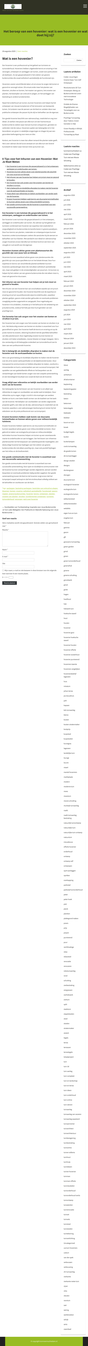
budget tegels (69, 432)
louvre (66, 762)
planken (67, 913)
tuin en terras (69, 1085)
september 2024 (70, 305)
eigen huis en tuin (70, 513)
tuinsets (67, 1219)
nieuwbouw (68, 842)
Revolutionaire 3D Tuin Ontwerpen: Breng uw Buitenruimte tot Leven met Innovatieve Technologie (72, 93)
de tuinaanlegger (70, 456)
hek (65, 604)
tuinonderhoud (8, 499)
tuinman (67, 1176)
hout (65, 618)
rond (65, 976)
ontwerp (67, 856)
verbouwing (68, 1267)
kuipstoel (67, 734)
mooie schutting (70, 801)
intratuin (67, 686)
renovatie (67, 961)
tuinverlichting (69, 1238)
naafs (66, 810)
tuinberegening (70, 1138)
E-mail (5, 556)
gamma (66, 527)
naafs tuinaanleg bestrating (70, 816)
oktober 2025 (69, 243)
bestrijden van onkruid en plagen (45, 488)
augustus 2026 (69, 195)
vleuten (66, 1295)
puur (65, 942)
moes (66, 791)
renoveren (68, 966)
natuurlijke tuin (70, 827)
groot (66, 585)
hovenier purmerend (71, 659)
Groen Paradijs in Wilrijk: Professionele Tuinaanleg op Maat (73, 131)
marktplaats (68, 777)
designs (67, 465)
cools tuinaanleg (70, 446)
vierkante (67, 1276)
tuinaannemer (69, 1124)
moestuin (67, 796)
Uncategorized (69, 1243)
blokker (67, 417)
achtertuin (68, 375)
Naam (5, 549)
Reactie (5, 530)
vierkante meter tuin (71, 1281)
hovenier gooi (69, 632)
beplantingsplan (70, 389)
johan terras (68, 691)
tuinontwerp (68, 1200)
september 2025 (70, 248)
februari (67, 523)
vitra (65, 1291)
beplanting (68, 384)
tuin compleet (69, 1076)
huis (65, 681)
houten (66, 623)
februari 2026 (69, 224)
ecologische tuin (70, 489)
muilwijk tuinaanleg (71, 805)
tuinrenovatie (69, 1210)
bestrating (68, 394)
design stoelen (69, 460)
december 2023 (69, 348)
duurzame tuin (69, 480)
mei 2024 (67, 324)
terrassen (67, 1047)
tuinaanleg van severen (72, 1114)
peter (66, 894)
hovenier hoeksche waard (71, 639)
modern (67, 782)
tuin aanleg (68, 1071)
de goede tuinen (70, 451)
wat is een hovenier (30, 499)
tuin (65, 1061)
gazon (66, 532)
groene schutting (70, 575)
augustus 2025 (69, 252)
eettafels (67, 508)
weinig (66, 1310)
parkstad (67, 885)
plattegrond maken (71, 918)
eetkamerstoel (69, 499)
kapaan (66, 705)
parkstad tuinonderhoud (73, 890)
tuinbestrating (69, 1143)
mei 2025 (67, 267)
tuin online (68, 1100)
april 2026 (67, 214)
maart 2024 (68, 333)
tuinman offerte (70, 1181)
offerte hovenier (70, 847)
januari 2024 (68, 343)
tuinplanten (68, 1205)
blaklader (67, 413)
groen (66, 556)
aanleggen (11, 488)
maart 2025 (68, 276)
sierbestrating (69, 985)
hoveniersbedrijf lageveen (70, 675)
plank (66, 909)
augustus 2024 (69, 310)
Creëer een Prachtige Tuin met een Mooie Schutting (71, 157)
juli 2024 (67, 314)
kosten (66, 719)
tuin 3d (66, 1066)
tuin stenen (68, 1104)
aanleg (66, 370)
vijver (66, 1286)
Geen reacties (22, 51)
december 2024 (69, 290)
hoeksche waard (70, 613)
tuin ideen (68, 1090)
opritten (67, 875)
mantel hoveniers (70, 772)
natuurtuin (68, 837)
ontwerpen (44, 494)
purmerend (68, 937)
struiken (22, 496)
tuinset (66, 1214)
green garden (69, 546)
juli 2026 (67, 200)
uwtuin (66, 1253)
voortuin (67, 1300)
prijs (65, 928)
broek (66, 427)
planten (52, 494)
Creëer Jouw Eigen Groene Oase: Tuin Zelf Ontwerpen (72, 80)
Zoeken (67, 54)
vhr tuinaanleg (69, 1272)
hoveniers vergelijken (72, 669)
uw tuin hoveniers (70, 1248)
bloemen (5, 491)
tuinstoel (67, 1224)
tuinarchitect (68, 1128)
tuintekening (69, 1233)
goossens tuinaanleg (72, 542)
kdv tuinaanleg (69, 710)
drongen (67, 475)
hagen (66, 594)
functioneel (46, 491)
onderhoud (68, 851)
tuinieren (50, 496)
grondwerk (68, 580)
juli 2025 (67, 257)
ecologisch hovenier (71, 484)
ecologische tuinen (71, 494)
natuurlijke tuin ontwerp (73, 832)
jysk (65, 700)
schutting (67, 980)
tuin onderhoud (70, 1095)
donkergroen (69, 470)
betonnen (67, 403)
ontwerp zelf (68, 861)
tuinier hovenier (70, 1171)
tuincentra (68, 1147)
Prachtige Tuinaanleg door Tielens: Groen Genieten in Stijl (72, 121)
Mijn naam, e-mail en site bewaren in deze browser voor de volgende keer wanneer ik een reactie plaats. (29, 572)
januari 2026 (68, 228)
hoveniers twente (70, 664)
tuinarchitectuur (70, 1133)
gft (65, 537)
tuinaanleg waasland (72, 1119)
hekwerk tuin (69, 609)
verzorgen (18, 499)
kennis (36, 494)
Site (3, 563)
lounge (66, 758)
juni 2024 (67, 319)
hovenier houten (70, 645)
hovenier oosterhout (71, 654)
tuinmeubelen (69, 1186)
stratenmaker (69, 1028)
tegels (66, 1038)
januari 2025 (68, 286)
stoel (65, 1019)
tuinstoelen (68, 1229)
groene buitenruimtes (17, 494)
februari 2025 (69, 281)
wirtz (65, 1324)
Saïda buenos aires (71, 166)
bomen (12, 491)
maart (66, 767)
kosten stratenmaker (72, 724)
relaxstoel (67, 956)
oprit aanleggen (70, 870)
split (65, 1004)
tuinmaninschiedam (71, 151)
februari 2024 (69, 338)
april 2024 (67, 329)
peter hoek (68, 899)
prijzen (66, 933)
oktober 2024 (69, 300)
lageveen (67, 748)
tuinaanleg (68, 1109)
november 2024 (70, 295)
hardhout (67, 599)
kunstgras (67, 743)
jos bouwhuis (69, 696)
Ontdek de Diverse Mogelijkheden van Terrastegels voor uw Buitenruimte (71, 108)
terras (66, 1042)
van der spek (68, 1257)
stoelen (66, 1023)
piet (65, 904)
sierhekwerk (68, 995)
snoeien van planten (10, 496)
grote (66, 589)
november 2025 (70, 238)
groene (66, 570)
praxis (66, 923)
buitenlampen (69, 441)
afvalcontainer (69, 379)
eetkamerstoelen (70, 503)
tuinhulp (67, 1162)
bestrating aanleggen (23, 488)
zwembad (67, 1329)
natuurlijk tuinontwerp (72, 823)
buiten (66, 437)
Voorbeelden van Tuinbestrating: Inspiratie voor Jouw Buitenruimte (29, 507)
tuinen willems (69, 1152)
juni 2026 (67, 205)
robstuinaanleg (69, 971)
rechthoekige (69, 947)
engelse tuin (68, 518)
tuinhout (67, 1157)
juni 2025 (67, 262)
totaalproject (69, 1057)
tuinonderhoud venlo (72, 1195)
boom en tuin (69, 422)
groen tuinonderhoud (72, 561)
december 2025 (69, 233)
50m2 (66, 365)
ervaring (19, 491)
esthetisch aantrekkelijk (32, 491)
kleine (66, 715)
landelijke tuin (69, 753)
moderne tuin (69, 786)
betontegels (68, 408)
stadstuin (67, 1009)
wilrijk (66, 1319)
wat (65, 1305)
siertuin (67, 999)
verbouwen (68, 1262)
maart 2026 (68, 219)
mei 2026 (67, 209)
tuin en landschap (70, 1081)
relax (65, 952)
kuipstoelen (68, 739)
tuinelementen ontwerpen (36, 496)
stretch (66, 1033)
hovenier (29, 494)
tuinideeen (68, 1167)
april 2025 (67, 271)
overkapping (68, 880)
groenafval (68, 566)
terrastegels (68, 1052)
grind (66, 551)
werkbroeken (69, 1315)
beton (66, 398)
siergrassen (68, 990)
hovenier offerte (70, 650)
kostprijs (67, 729)
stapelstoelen (69, 1014)
